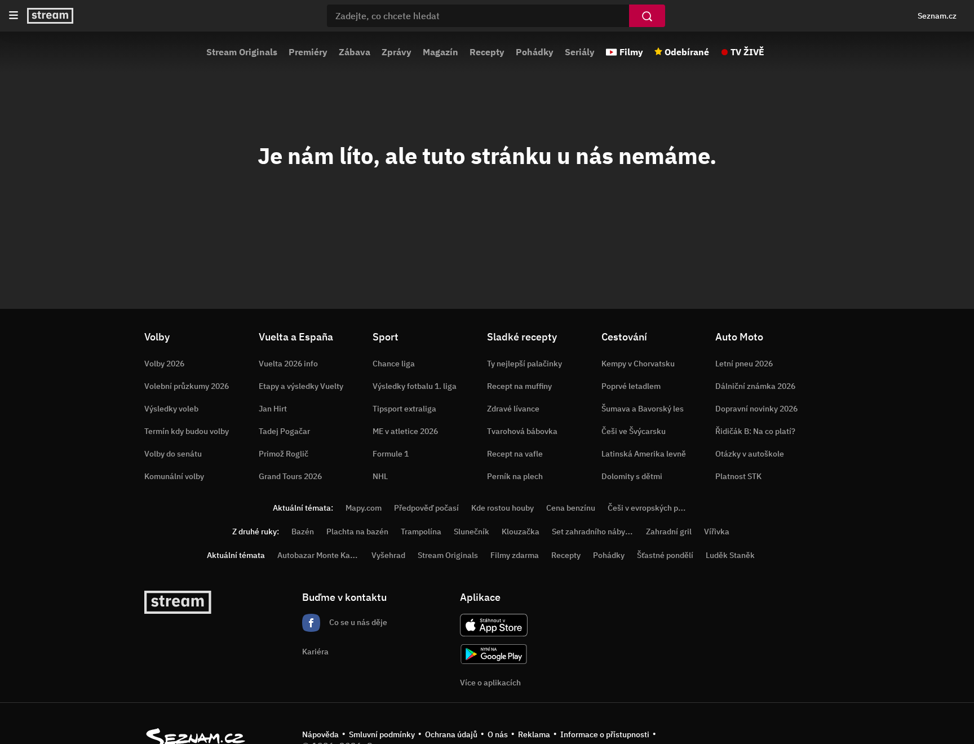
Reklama (534, 734)
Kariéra (315, 651)
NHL (380, 476)
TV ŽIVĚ (747, 51)
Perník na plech (515, 476)
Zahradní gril (669, 531)
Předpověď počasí (426, 508)
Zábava (354, 51)
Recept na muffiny (519, 386)
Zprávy (396, 51)
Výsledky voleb (171, 409)
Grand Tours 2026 (290, 476)
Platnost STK (738, 476)
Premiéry (308, 51)
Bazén (302, 531)
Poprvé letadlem (631, 386)
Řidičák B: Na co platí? (755, 431)
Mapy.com (364, 508)
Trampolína (421, 531)
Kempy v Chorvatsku (638, 363)
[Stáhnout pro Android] (494, 654)
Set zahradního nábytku (594, 531)
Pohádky (535, 51)
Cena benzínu (570, 508)
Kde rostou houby (502, 508)
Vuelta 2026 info (288, 363)
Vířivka (716, 531)
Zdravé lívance (513, 409)
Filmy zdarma (514, 555)
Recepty (487, 51)
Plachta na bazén (357, 531)
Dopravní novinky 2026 (756, 409)
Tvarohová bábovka (522, 431)
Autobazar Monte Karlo (318, 555)
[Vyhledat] (647, 16)
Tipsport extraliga (404, 409)
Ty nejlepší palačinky (524, 363)
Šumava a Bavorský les (642, 409)
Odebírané (687, 51)
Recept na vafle (515, 454)
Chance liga (394, 363)
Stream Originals (241, 51)
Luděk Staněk (730, 555)
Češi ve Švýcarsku (633, 431)
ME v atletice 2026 (405, 431)
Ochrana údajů (451, 734)
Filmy (631, 51)
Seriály (580, 51)
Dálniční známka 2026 (755, 386)
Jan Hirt (273, 409)
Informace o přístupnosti (604, 734)
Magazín (440, 51)
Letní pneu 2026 (744, 363)
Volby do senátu (173, 454)
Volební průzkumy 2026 (186, 386)
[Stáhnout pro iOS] (494, 625)
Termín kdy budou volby (186, 431)
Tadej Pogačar (284, 431)
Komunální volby (174, 476)
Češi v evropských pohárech (657, 508)
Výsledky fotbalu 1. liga (415, 386)
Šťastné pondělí (665, 555)
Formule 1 (391, 454)
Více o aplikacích (490, 682)
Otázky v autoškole (749, 454)
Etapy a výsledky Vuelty (301, 386)
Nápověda (320, 734)
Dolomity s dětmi (631, 476)
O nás (498, 734)
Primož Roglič (283, 454)
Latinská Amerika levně (643, 454)
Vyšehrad (388, 555)
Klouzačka (520, 531)
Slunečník (471, 531)
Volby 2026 (164, 363)
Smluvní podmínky (382, 734)
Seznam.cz (937, 16)
